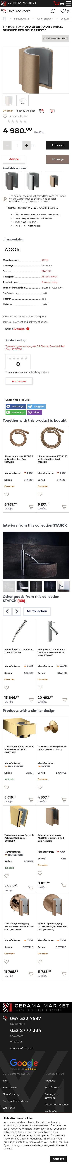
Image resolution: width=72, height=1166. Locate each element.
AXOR (45, 260)
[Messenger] (16, 407)
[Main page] (36, 1007)
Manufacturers (53, 1087)
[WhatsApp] (16, 413)
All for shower (49, 276)
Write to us (16, 1041)
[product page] (19, 438)
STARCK (46, 271)
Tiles (5, 1080)
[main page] (18, 3)
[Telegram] (36, 407)
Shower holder (50, 282)
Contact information (21, 1048)
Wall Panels (9, 1108)
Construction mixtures (15, 1101)
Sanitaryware (10, 1087)
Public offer (51, 1111)
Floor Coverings (11, 1094)
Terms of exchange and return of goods (24, 316)
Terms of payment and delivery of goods (25, 322)
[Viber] (34, 413)
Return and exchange (56, 1104)
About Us (50, 1080)
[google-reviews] (24, 1066)
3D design (19, 328)
